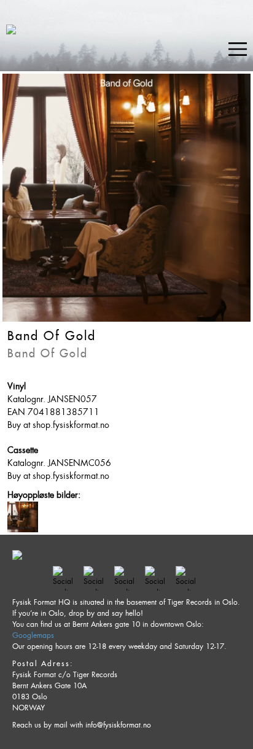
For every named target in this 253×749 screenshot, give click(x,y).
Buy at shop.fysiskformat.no (58, 424)
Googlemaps (33, 635)
